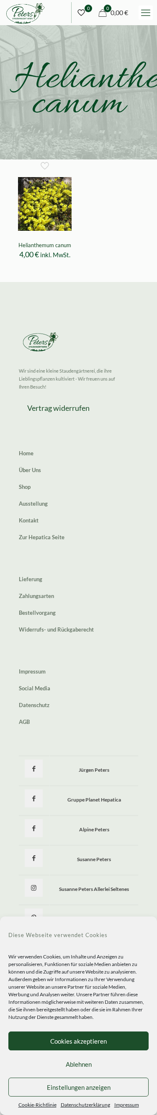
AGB (24, 721)
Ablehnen (79, 1064)
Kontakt (29, 520)
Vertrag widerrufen (58, 408)
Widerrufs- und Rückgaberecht (56, 629)
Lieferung (30, 579)
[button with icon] (34, 769)
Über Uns (30, 470)
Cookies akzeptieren (78, 1041)
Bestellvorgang (37, 612)
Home (26, 453)
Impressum (126, 1105)
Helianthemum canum (44, 245)
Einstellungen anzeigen (79, 1087)
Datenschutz (34, 705)
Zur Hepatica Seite (41, 537)
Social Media (34, 688)
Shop (25, 486)
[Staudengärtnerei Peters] (25, 12)
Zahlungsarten (36, 596)
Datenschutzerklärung (85, 1105)
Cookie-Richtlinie (37, 1105)
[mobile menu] (146, 12)
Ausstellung (33, 503)
